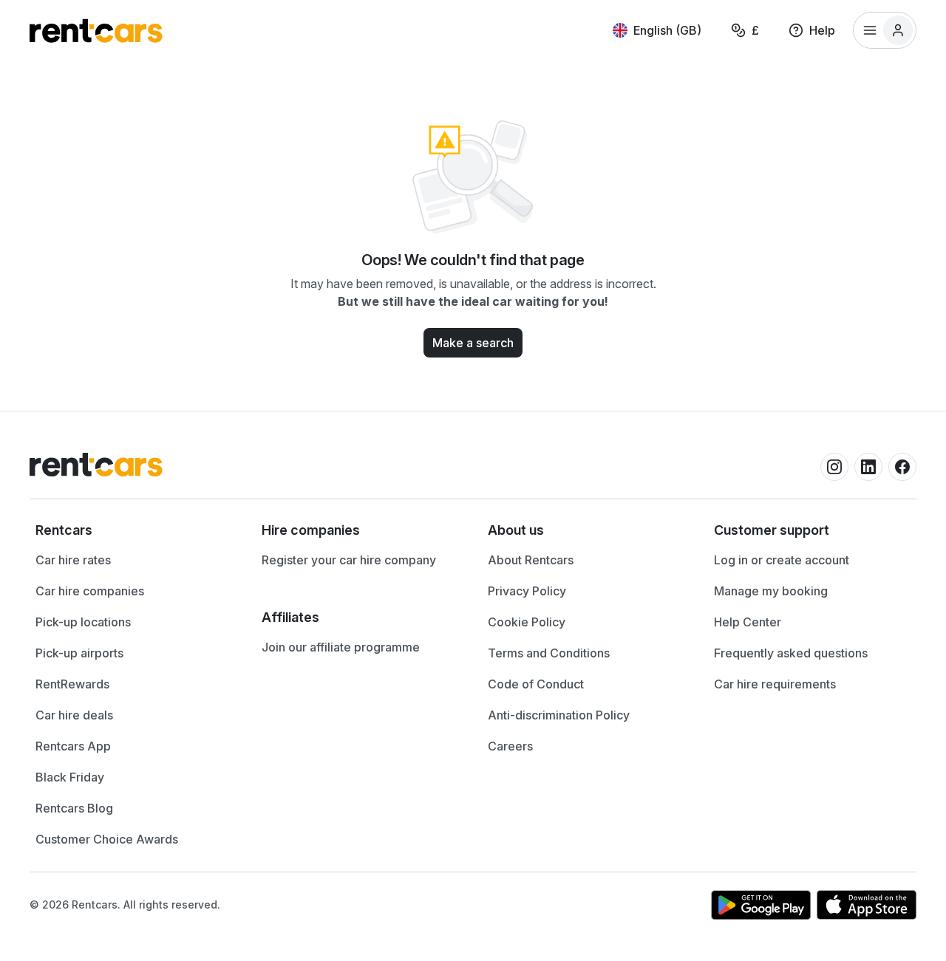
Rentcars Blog (74, 808)
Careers (510, 746)
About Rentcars (531, 560)
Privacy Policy (527, 591)
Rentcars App (73, 746)
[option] (134, 530)
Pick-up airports (79, 653)
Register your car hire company (349, 560)
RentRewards (72, 684)
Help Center (747, 622)
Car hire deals (74, 715)
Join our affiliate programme (341, 647)
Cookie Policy (526, 622)
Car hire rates (73, 560)
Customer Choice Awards (106, 839)
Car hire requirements (775, 684)
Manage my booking (771, 591)
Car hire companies (89, 591)
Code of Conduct (536, 684)
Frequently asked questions (791, 653)
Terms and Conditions (549, 653)
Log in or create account (781, 560)
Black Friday (69, 777)
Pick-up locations (83, 622)
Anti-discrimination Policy (559, 715)
